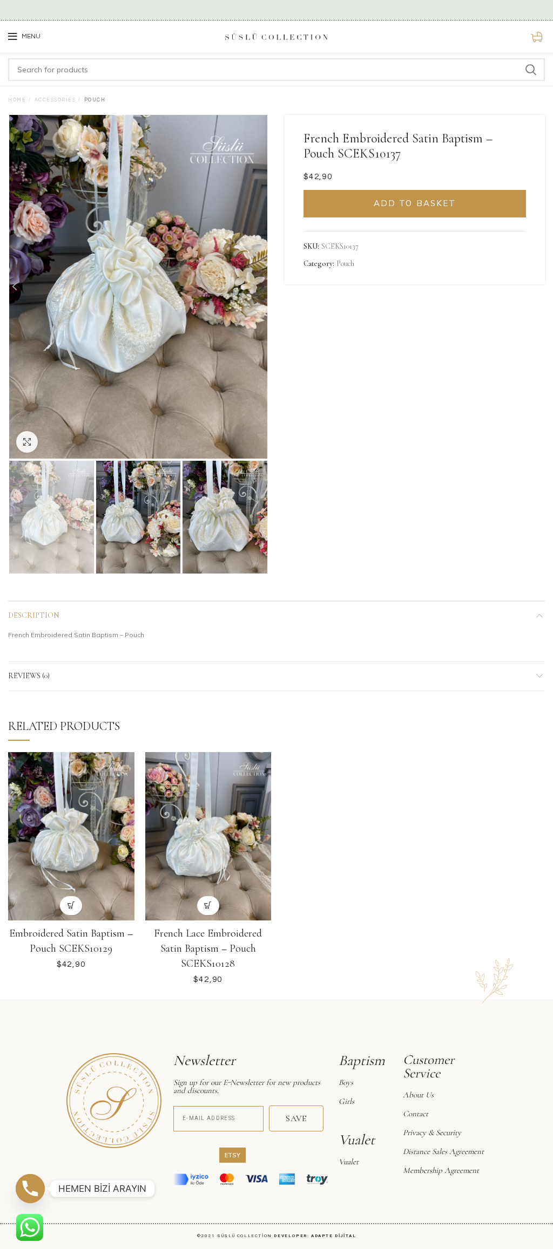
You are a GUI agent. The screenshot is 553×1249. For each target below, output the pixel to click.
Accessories (55, 100)
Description (33, 615)
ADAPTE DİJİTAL (333, 1235)
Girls (346, 1101)
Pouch (95, 100)
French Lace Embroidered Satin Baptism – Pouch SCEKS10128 (208, 948)
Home (17, 100)
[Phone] (30, 1188)
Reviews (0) (29, 675)
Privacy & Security (432, 1132)
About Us (418, 1095)
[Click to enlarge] (27, 442)
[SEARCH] (530, 69)
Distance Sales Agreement (443, 1151)
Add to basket (415, 203)
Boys (346, 1082)
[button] (71, 905)
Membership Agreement (441, 1170)
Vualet (349, 1161)
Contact (415, 1113)
